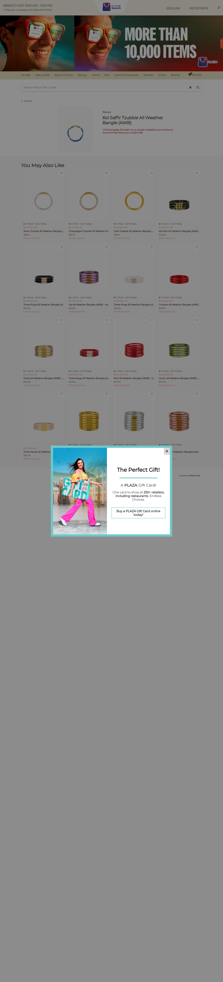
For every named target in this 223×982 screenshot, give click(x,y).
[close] (167, 451)
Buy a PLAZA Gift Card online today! (138, 513)
